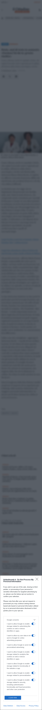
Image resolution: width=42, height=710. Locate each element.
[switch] (33, 624)
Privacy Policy (34, 706)
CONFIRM (13, 698)
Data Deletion (8, 706)
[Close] (38, 580)
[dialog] (21, 642)
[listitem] (21, 620)
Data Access (21, 706)
